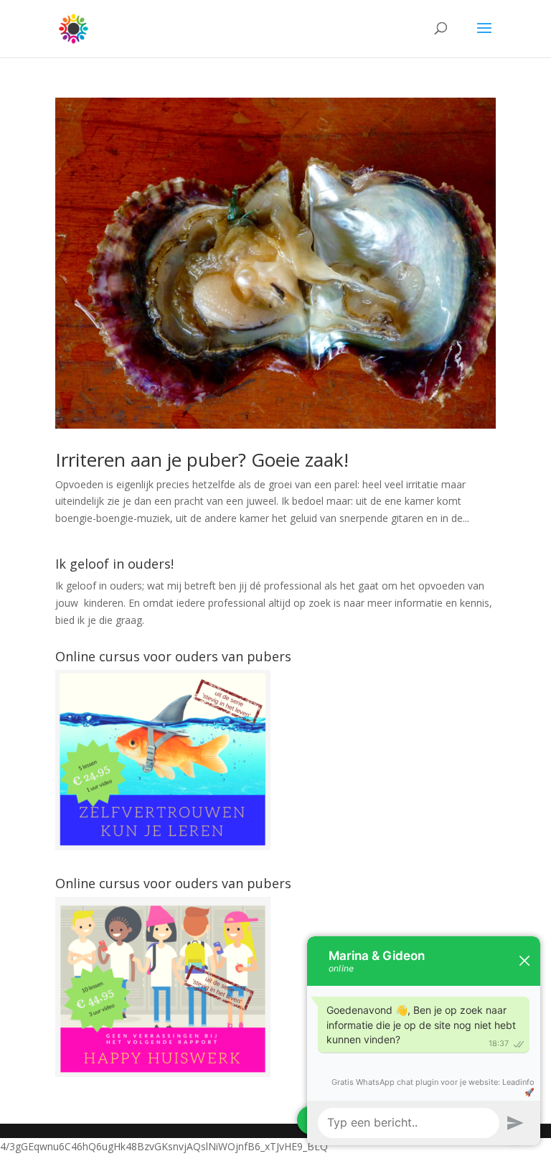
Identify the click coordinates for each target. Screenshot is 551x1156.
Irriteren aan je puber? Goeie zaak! (202, 459)
